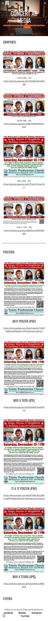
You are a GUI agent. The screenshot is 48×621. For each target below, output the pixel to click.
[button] (2, 3)
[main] (24, 18)
